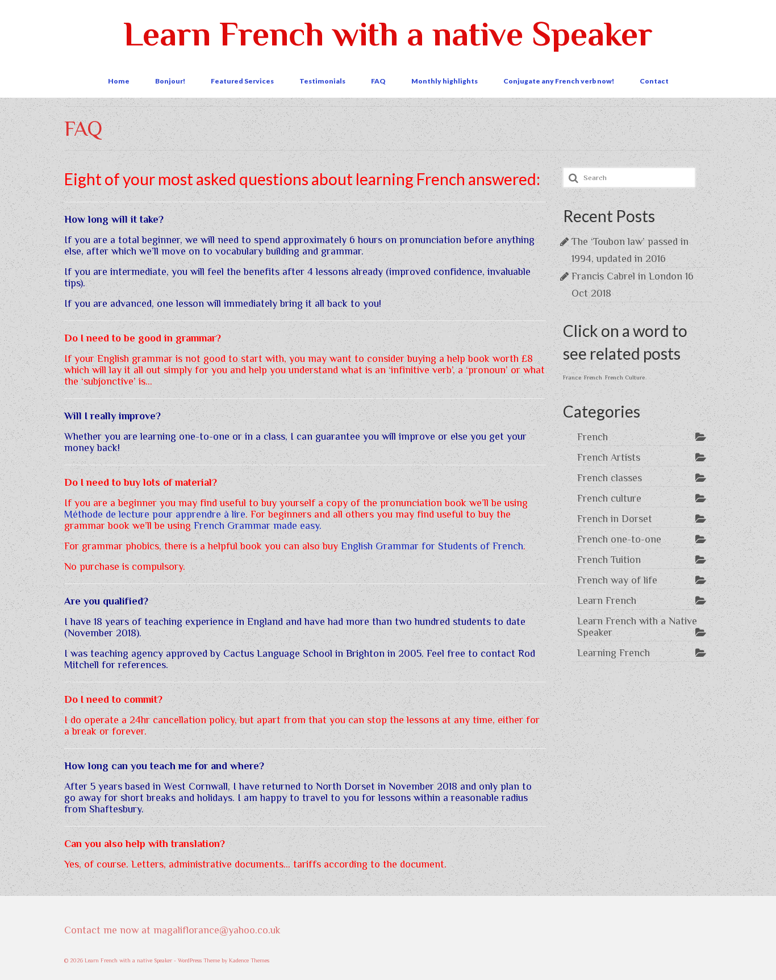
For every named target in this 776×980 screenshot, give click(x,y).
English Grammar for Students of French (432, 546)
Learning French (613, 652)
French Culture (625, 377)
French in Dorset (614, 518)
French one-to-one (619, 539)
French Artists (608, 457)
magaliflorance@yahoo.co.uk (217, 930)
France (572, 377)
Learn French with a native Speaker (388, 34)
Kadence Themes (249, 960)
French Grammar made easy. (258, 525)
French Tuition (609, 559)
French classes (609, 477)
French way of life (617, 580)
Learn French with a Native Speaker (637, 626)
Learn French (606, 600)
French (593, 377)
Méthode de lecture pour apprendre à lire (154, 514)
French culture (609, 498)
